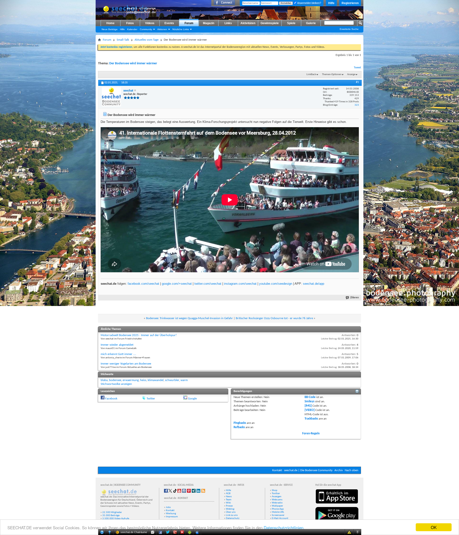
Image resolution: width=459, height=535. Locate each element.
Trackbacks (311, 418)
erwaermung (131, 380)
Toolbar (276, 493)
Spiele (291, 23)
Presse (229, 506)
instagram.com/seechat (240, 283)
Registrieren (350, 3)
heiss (143, 380)
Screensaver (278, 515)
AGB (228, 493)
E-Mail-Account (280, 518)
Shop (274, 490)
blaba (104, 380)
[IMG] (308, 405)
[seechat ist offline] (111, 96)
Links (228, 23)
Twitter (151, 398)
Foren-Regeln (311, 433)
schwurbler (172, 380)
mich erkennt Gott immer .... (118, 354)
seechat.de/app (313, 283)
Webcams (277, 499)
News (229, 496)
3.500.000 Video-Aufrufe (115, 518)
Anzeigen (276, 496)
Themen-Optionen (331, 74)
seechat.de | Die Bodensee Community (308, 470)
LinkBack (311, 74)
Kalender (132, 29)
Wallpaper (277, 506)
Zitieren (354, 297)
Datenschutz (232, 518)
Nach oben (351, 470)
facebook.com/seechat (143, 283)
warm (184, 380)
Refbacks (239, 427)
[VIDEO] (310, 410)
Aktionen (162, 29)
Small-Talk (123, 39)
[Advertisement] (229, 452)
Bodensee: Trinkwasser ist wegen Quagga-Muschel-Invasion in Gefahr (189, 318)
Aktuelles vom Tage (146, 39)
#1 (357, 82)
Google (192, 398)
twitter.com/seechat (207, 283)
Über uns (230, 512)
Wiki (228, 503)
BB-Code (310, 397)
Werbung (171, 513)
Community (146, 29)
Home (110, 23)
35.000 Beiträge (111, 515)
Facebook (111, 398)
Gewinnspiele (270, 23)
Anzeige (351, 74)
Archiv (338, 470)
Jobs (168, 507)
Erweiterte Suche (349, 29)
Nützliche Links (180, 29)
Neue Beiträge (110, 29)
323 (357, 105)
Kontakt (277, 470)
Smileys (309, 401)
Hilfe (331, 3)
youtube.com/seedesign (275, 283)
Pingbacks (240, 423)
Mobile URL (278, 512)
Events (169, 23)
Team (228, 499)
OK (434, 527)
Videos (149, 23)
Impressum (172, 516)
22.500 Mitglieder (112, 512)
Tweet (357, 67)
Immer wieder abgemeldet (117, 344)
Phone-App (278, 509)
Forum (189, 23)
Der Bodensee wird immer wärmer (133, 63)
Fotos (130, 23)
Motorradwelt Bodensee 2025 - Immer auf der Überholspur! (139, 335)
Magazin (208, 23)
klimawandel (156, 380)
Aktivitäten (247, 23)
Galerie (311, 23)
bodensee (115, 380)
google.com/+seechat (177, 283)
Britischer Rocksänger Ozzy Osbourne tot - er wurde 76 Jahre (274, 318)
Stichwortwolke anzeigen (116, 384)
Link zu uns (232, 515)
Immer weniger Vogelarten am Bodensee (126, 363)
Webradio (277, 503)
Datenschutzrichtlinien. (284, 527)
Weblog (230, 509)
